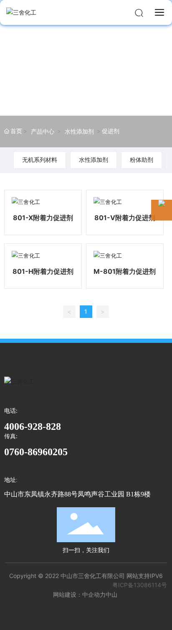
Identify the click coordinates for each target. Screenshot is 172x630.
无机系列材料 (39, 159)
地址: (11, 480)
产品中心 (42, 131)
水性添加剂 (79, 131)
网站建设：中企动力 (79, 594)
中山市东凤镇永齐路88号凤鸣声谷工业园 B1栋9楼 (77, 494)
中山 (111, 594)
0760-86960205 (36, 451)
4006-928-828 (32, 426)
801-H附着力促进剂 (43, 271)
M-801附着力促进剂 (125, 271)
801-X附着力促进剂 (43, 217)
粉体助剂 (141, 159)
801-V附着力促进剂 (124, 217)
